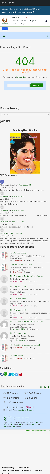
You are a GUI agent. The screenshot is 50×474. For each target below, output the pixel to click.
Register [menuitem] (11, 3)
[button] (2, 374)
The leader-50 (25, 185)
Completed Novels (19, 21)
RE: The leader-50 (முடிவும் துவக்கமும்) (26, 276)
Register (32, 21)
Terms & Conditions (10, 470)
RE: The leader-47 (18, 310)
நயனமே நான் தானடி (18, 253)
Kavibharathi (18, 281)
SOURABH (4, 196)
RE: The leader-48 (18, 298)
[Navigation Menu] (5, 28)
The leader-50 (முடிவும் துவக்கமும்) (25, 345)
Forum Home (22, 77)
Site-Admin (17, 260)
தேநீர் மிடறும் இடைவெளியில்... (22, 264)
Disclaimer (26, 470)
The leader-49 (18, 210)
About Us (15, 18)
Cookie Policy (23, 467)
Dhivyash (30, 407)
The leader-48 (18, 222)
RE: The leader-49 (18, 287)
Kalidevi (3, 233)
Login (23, 24)
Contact (15, 24)
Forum (25, 18)
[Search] (46, 21)
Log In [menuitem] (3, 3)
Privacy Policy (8, 467)
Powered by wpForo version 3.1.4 (37, 431)
